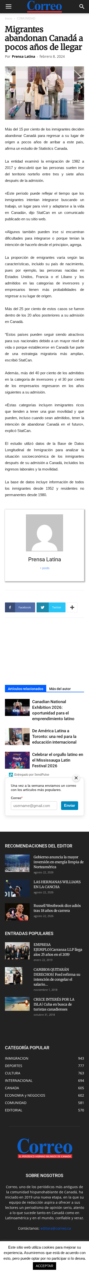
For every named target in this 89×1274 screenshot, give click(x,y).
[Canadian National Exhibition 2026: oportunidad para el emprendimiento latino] (17, 707)
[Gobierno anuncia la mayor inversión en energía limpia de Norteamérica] (17, 863)
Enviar (69, 805)
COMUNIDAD (26, 18)
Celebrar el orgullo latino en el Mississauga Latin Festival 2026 (57, 760)
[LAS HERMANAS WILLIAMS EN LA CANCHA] (17, 888)
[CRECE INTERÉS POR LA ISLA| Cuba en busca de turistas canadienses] (17, 1004)
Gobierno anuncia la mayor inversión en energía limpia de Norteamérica (59, 862)
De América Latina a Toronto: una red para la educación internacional (54, 736)
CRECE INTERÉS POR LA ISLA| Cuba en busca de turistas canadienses (54, 1004)
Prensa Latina (23, 56)
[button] (82, 6)
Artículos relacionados (25, 689)
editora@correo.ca (56, 1228)
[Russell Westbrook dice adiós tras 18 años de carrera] (17, 911)
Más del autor (60, 689)
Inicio (8, 18)
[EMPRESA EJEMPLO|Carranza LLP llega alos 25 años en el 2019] (17, 950)
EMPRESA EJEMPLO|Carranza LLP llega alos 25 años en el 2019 (58, 949)
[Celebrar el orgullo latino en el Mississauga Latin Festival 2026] (17, 760)
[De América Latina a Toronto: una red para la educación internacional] (17, 736)
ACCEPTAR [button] (44, 1266)
